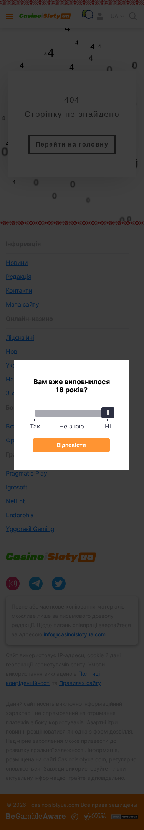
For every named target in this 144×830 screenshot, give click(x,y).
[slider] (107, 412)
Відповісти (71, 445)
